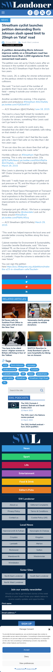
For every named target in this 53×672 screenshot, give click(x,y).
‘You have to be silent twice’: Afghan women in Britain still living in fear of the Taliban (14, 352)
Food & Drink (26, 481)
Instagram (36, 12)
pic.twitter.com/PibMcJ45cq (15, 217)
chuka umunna (9, 369)
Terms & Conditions (39, 511)
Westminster (39, 556)
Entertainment (26, 473)
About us (14, 505)
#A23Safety (42, 101)
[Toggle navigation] (3, 13)
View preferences (26, 663)
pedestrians (42, 374)
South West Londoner (30, 42)
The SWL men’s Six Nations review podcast (33, 416)
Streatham (21, 378)
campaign (31, 365)
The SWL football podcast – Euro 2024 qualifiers (33, 425)
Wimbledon (14, 562)
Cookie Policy (20, 669)
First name (6, 603)
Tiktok (48, 12)
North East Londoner (14, 576)
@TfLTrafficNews (10, 160)
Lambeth (14, 543)
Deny (26, 656)
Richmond (13, 550)
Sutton (39, 550)
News (4, 20)
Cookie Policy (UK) (39, 517)
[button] (49, 629)
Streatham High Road (38, 378)
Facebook (30, 12)
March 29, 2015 (10, 165)
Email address (9, 613)
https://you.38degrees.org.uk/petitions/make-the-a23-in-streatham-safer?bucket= (26, 268)
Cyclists (34, 369)
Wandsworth (13, 556)
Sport (26, 456)
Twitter (42, 12)
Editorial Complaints (39, 505)
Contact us (13, 517)
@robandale (27, 212)
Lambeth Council (10, 374)
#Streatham (29, 101)
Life (27, 465)
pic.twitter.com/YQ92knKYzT (16, 104)
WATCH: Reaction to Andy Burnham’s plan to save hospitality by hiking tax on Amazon (38, 352)
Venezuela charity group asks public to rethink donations (38, 322)
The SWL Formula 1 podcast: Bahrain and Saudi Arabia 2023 (32, 405)
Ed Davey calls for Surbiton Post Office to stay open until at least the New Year (12, 324)
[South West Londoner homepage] (26, 5)
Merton (39, 543)
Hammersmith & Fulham (13, 531)
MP (23, 374)
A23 (5, 365)
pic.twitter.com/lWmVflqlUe (33, 160)
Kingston (39, 537)
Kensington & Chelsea (39, 531)
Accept (26, 650)
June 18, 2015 (42, 109)
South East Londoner (39, 576)
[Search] (42, 390)
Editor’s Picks (26, 490)
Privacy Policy (31, 669)
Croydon (23, 369)
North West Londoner (13, 582)
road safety (8, 378)
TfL (4, 382)
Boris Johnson (17, 365)
